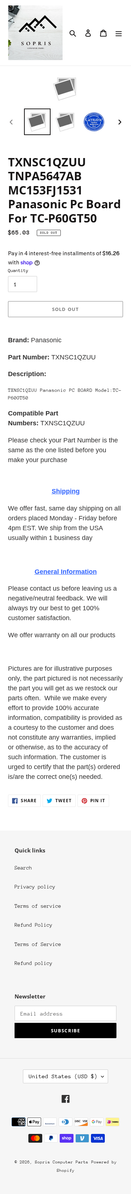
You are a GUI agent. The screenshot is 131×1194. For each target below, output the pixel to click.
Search (23, 868)
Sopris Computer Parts (61, 1162)
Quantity (18, 270)
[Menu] (118, 33)
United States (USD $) (63, 1076)
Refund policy (33, 963)
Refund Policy (33, 925)
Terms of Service (38, 944)
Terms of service (38, 906)
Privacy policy (35, 887)
